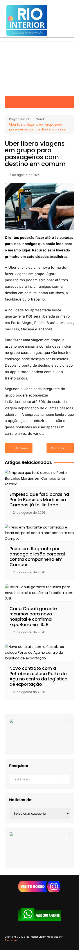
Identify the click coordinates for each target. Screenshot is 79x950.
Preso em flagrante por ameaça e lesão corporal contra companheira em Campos (37, 557)
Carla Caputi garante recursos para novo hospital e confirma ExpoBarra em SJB (33, 616)
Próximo (57, 448)
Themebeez (11, 940)
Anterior (21, 448)
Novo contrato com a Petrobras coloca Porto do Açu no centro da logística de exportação (38, 676)
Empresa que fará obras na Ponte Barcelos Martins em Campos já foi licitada (39, 499)
